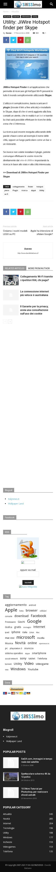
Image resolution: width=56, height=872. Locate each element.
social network (11, 658)
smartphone (39, 653)
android (32, 605)
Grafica (8, 627)
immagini (27, 627)
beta (21, 611)
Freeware (10, 621)
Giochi (21, 622)
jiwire (7, 190)
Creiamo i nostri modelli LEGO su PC (15, 232)
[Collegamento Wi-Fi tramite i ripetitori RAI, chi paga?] (11, 280)
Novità (20, 642)
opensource (44, 643)
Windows (18, 669)
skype (33, 190)
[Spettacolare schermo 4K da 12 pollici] (11, 776)
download (21, 616)
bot (41, 115)
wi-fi (6, 194)
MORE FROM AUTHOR (39, 268)
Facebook (38, 615)
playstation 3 (16, 648)
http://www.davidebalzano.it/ (28, 253)
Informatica (26, 16)
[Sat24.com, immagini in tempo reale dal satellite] (11, 762)
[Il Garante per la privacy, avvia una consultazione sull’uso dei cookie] (11, 310)
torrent (8, 664)
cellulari (43, 611)
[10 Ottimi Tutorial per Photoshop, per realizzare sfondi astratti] (11, 792)
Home (6, 11)
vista (6, 670)
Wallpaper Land (16, 503)
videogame (42, 664)
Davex (8, 33)
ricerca (24, 190)
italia (24, 632)
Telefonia (42, 658)
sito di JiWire (27, 160)
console (8, 616)
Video (29, 663)
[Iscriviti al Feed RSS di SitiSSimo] (28, 559)
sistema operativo (14, 653)
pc (6, 648)
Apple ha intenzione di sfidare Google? (41, 232)
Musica (9, 643)
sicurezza (28, 648)
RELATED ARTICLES (14, 268)
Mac (38, 632)
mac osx (9, 638)
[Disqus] (28, 367)
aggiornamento (16, 604)
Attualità (15, 11)
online (32, 643)
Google (34, 621)
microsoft (25, 637)
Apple (11, 610)
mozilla (40, 637)
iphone (15, 632)
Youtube (33, 669)
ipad (7, 632)
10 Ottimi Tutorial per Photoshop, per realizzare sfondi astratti (34, 791)
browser (31, 610)
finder (30, 186)
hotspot (40, 186)
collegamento (19, 186)
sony (23, 658)
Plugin (15, 190)
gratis (17, 627)
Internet (16, 16)
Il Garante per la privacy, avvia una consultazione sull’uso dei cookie (34, 310)
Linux (31, 632)
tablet (31, 658)
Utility (35, 16)
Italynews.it (13, 498)
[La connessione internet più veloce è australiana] (11, 295)
